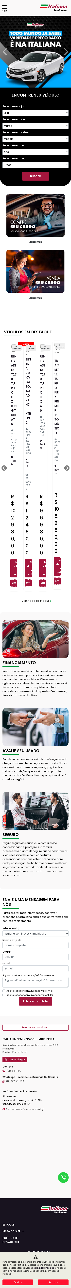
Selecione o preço (14, 473)
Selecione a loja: (11, 1243)
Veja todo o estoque (35, 915)
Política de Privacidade (44, 1267)
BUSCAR (35, 491)
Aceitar (18, 1282)
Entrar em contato (13, 897)
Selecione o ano (13, 460)
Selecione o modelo (15, 447)
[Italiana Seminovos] (54, 8)
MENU (4, 11)
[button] (5, 209)
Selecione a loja (13, 421)
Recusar (53, 1282)
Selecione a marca (15, 434)
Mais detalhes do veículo (15, 883)
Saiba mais (35, 556)
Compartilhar (17, 663)
